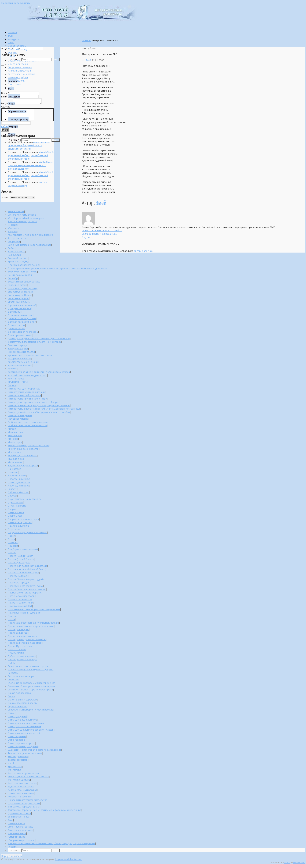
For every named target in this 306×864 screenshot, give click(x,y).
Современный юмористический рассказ (30, 709)
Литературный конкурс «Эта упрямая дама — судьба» (39, 412)
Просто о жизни (17, 649)
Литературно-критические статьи (27, 398)
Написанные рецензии (20, 70)
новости (12, 488)
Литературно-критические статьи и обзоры (33, 401)
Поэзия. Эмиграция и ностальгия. (27, 589)
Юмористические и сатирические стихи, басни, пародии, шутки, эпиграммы (51, 843)
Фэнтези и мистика (19, 779)
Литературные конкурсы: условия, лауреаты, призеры (39, 405)
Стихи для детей (17, 716)
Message (6, 103)
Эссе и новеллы (16, 823)
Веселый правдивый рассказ (24, 281)
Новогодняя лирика (19, 478)
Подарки (13, 545)
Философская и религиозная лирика (28, 776)
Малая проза (15, 435)
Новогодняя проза (18, 485)
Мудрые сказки (16, 458)
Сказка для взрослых (19, 692)
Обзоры (12, 495)
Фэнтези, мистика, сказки (22, 783)
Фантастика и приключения (23, 773)
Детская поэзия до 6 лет (22, 318)
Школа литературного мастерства (27, 799)
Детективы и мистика (20, 315)
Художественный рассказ (22, 789)
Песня (11, 539)
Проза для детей (18, 632)
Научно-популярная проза (23, 465)
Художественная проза (21, 786)
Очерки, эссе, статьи (20, 522)
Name (5, 93)
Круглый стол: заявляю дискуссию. (27, 375)
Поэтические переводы (21, 595)
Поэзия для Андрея (19, 562)
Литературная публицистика (24, 395)
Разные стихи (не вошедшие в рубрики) (31, 669)
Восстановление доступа (21, 74)
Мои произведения (18, 64)
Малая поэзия (15, 432)
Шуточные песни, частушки (24, 803)
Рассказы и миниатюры (21, 676)
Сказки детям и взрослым (22, 699)
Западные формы (18, 348)
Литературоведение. (20, 415)
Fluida (287, 862)
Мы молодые (15, 462)
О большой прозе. (18, 492)
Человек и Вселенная (20, 796)
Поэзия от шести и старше (23, 572)
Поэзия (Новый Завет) (21, 559)
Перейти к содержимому (15, 2)
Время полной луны (19, 301)
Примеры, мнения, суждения (24, 612)
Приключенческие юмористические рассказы (34, 609)
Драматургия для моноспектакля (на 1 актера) (34, 341)
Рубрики (12, 846)
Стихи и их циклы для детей (24, 733)
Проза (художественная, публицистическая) (33, 622)
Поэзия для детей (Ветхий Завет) (27, 565)
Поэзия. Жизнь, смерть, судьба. (26, 579)
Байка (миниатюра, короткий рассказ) (29, 244)
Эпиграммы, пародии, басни (24, 806)
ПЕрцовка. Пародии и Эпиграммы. (27, 532)
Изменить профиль (18, 77)
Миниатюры (15, 442)
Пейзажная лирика (18, 525)
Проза (11, 619)
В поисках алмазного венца (23, 264)
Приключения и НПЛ (20, 605)
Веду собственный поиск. (22, 271)
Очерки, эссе (15, 515)
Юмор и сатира (16, 836)
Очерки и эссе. (16, 512)
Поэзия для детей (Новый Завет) (27, 569)
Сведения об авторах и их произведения (31, 682)
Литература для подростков (24, 388)
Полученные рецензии (20, 67)
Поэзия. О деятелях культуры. (25, 585)
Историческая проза (19, 358)
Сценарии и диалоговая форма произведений (34, 749)
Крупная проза (16, 378)
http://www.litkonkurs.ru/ (68, 859)
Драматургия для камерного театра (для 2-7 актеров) (39, 338)
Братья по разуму (18, 261)
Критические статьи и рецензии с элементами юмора (39, 371)
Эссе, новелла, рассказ (20, 826)
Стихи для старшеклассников (24, 726)
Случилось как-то (17, 706)
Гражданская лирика (19, 308)
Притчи (12, 616)
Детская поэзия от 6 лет (22, 321)
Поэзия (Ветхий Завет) (21, 555)
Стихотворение (17, 736)
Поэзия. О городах (18, 582)
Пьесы (11, 662)
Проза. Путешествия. (20, 646)
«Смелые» (13, 228)
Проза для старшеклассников (25, 642)
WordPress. (299, 862)
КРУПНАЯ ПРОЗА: (18, 381)
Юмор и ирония (17, 833)
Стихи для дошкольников (22, 719)
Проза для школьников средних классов (31, 626)
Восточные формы (18, 298)
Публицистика (16, 652)
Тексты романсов (18, 759)
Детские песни (16, 325)
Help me (12, 231)
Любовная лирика (18, 418)
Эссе (10, 819)
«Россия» (13, 224)
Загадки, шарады (17, 345)
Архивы (5, 197)
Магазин (12, 428)
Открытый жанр (17, 505)
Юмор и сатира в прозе (21, 840)
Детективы (14, 311)
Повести (13, 542)
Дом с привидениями (20, 335)
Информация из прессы (21, 351)
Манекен (13, 438)
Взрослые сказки (17, 284)
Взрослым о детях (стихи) (22, 288)
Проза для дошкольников (22, 636)
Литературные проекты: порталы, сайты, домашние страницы (44, 408)
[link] (11, 55)
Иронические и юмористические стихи (30, 355)
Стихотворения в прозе (21, 743)
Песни (11, 535)
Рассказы (13, 672)
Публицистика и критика (22, 656)
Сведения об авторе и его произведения (31, 686)
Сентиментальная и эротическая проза (30, 689)
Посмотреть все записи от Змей (102, 230)
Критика (12, 368)
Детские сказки (16, 328)
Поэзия (12, 552)
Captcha (6, 106)
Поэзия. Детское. (18, 575)
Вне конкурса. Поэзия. (20, 291)
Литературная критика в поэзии (26, 391)
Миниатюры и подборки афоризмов (28, 445)
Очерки (12, 509)
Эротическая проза (18, 816)
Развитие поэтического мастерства (28, 666)
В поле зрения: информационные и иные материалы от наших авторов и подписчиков (57, 268)
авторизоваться (143, 250)
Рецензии (13, 679)
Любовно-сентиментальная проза (27, 425)
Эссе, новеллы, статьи (20, 830)
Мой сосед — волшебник (22, 455)
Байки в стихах (16, 251)
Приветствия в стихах (20, 602)
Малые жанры (16, 211)
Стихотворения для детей (23, 746)
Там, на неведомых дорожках (25, 753)
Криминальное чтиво (20, 365)
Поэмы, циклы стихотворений (25, 592)
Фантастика (14, 769)
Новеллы (13, 472)
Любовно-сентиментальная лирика (28, 422)
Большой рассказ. (18, 258)
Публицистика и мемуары (22, 659)
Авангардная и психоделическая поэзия (30, 234)
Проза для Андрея (18, 629)
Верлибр (13, 278)
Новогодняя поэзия (19, 482)
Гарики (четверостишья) (22, 305)
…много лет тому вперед (22, 214)
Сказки (11, 696)
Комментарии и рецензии (23, 361)
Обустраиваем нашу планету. (24, 498)
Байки (11, 248)
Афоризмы (14, 241)
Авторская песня (17, 238)
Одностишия (15, 502)
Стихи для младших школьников (26, 723)
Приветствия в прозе (20, 599)
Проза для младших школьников (27, 639)
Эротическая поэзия (19, 813)
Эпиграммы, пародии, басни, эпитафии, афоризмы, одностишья (44, 809)
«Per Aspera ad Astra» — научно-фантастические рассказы (26, 219)
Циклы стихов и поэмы (21, 793)
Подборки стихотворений (23, 549)
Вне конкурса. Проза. (20, 294)
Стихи (11, 712)
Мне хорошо (15, 452)
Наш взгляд (14, 468)
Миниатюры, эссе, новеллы (23, 448)
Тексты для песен (18, 756)
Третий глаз (15, 766)
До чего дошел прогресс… (23, 331)
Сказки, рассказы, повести (22, 702)
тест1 (11, 763)
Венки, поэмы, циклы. (20, 274)
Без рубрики (15, 254)
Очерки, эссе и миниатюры (23, 519)
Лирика (12, 385)
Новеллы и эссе (17, 475)
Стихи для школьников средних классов (31, 729)
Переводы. (14, 529)
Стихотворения (17, 739)
